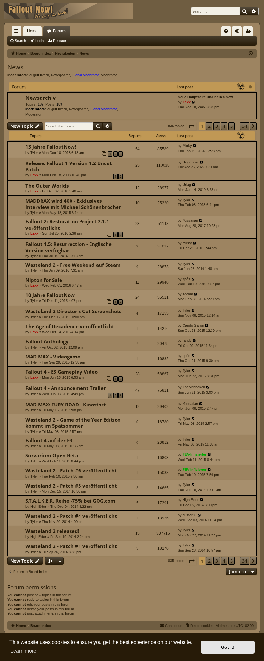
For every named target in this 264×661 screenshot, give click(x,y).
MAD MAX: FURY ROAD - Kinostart (65, 404)
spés (186, 279)
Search (20, 40)
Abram (188, 294)
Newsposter (60, 75)
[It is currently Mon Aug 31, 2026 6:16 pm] (251, 53)
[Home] (68, 11)
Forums (59, 31)
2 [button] (209, 126)
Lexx (187, 102)
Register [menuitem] (249, 32)
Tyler (34, 152)
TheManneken (194, 387)
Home (32, 31)
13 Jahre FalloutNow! (50, 147)
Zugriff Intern (39, 75)
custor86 (189, 515)
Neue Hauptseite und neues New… (207, 97)
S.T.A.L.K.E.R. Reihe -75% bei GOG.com (70, 501)
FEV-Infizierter (194, 454)
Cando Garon (193, 325)
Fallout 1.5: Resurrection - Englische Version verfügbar (68, 247)
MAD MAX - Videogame (52, 356)
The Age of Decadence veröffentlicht (69, 326)
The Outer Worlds (47, 185)
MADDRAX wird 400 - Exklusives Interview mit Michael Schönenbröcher (73, 204)
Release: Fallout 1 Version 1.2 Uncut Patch (68, 166)
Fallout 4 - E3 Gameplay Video (61, 371)
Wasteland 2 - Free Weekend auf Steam (73, 265)
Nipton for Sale (43, 280)
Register (59, 40)
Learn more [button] (23, 651)
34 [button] (244, 126)
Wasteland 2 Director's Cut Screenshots (73, 311)
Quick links (17, 32)
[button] (191, 126)
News (15, 67)
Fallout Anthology (47, 341)
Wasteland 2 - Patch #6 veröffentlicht (71, 470)
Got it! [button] (228, 647)
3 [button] (216, 126)
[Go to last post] (195, 146)
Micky (187, 146)
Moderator (109, 75)
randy (187, 340)
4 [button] (224, 126)
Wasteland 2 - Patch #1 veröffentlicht (71, 546)
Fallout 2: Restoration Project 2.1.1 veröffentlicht (67, 224)
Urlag (187, 185)
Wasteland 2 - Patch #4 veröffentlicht (71, 516)
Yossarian (190, 220)
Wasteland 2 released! (52, 531)
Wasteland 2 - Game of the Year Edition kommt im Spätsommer (73, 422)
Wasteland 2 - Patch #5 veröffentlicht (71, 485)
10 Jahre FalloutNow (50, 295)
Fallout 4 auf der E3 (48, 440)
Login (39, 40)
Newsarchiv (40, 97)
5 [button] (231, 126)
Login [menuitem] (238, 32)
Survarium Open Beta (51, 455)
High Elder (191, 162)
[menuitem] (226, 31)
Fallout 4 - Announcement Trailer (65, 388)
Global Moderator (85, 75)
